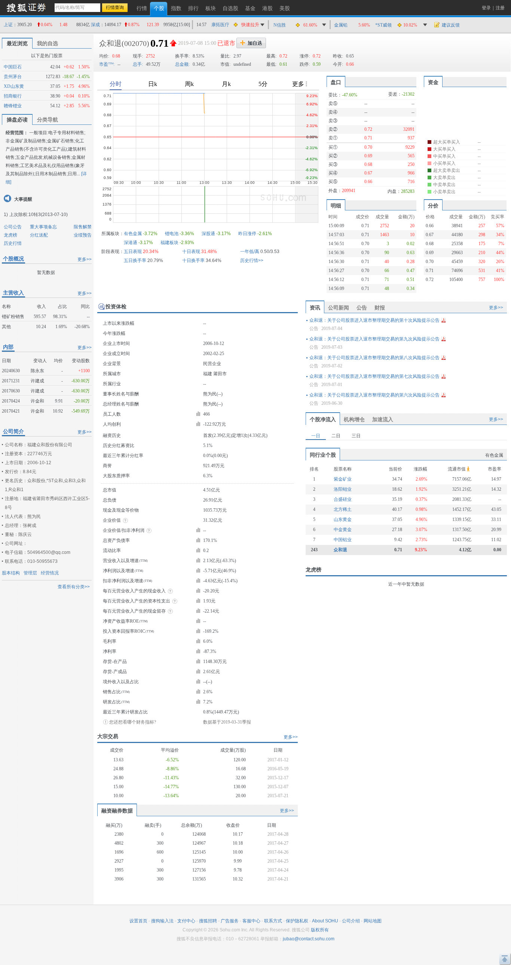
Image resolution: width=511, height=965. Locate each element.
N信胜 (279, 25)
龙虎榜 (10, 235)
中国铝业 (343, 539)
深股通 (208, 233)
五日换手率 (135, 260)
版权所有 (320, 929)
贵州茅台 (13, 76)
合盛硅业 (343, 499)
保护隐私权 (297, 921)
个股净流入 (323, 419)
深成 (95, 24)
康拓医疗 (220, 24)
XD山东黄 (14, 86)
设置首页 (138, 921)
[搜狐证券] (26, 7)
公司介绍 (351, 921)
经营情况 (50, 573)
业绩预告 (83, 235)
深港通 (130, 242)
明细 (336, 206)
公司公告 (13, 226)
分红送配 (39, 235)
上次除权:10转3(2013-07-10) (38, 214)
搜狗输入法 (162, 921)
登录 (486, 7)
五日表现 (133, 251)
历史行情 (13, 243)
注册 (500, 7)
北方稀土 (343, 509)
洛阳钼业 (343, 489)
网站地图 (373, 921)
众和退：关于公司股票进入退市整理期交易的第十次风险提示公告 (374, 320)
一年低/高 (249, 251)
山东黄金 (343, 519)
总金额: (182, 64)
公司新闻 (338, 308)
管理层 (30, 573)
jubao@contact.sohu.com (308, 938)
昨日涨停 (247, 233)
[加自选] (251, 43)
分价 (433, 206)
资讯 (315, 308)
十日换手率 (193, 260)
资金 (433, 82)
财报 (379, 308)
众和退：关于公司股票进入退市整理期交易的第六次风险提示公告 (374, 395)
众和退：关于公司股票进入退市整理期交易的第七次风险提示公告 (374, 376)
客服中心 (251, 921)
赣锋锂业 (13, 105)
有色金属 (133, 233)
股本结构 (11, 573)
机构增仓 (354, 419)
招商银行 (13, 96)
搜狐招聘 (208, 921)
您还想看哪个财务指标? (132, 722)
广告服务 (230, 921)
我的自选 (47, 43)
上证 (8, 24)
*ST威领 (383, 25)
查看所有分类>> (74, 586)
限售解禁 (83, 226)
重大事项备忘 (43, 226)
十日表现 (191, 251)
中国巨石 (13, 67)
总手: (138, 64)
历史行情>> (251, 260)
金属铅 (341, 25)
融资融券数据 (117, 811)
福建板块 (169, 242)
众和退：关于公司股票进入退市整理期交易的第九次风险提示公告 (374, 339)
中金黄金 (343, 529)
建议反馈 (451, 25)
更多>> (84, 259)
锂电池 (171, 233)
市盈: (106, 64)
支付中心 (186, 921)
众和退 (340, 549)
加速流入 (382, 419)
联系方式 (273, 921)
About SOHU (325, 921)
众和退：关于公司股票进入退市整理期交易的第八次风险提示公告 (374, 357)
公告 (362, 308)
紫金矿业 (343, 479)
